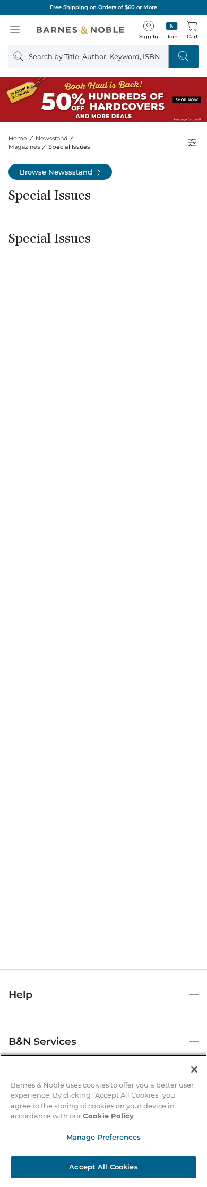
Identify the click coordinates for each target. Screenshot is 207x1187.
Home (17, 138)
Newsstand (51, 138)
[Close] (194, 1069)
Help (20, 995)
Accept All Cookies (103, 1167)
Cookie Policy (108, 1115)
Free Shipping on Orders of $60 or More (103, 7)
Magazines (24, 147)
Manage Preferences (103, 1137)
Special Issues (69, 147)
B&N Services (42, 1041)
